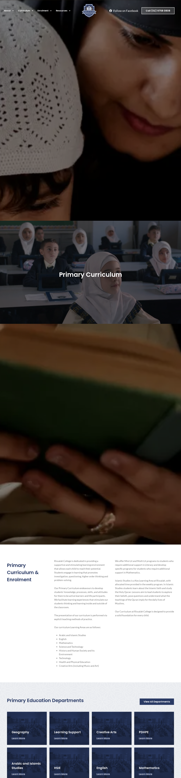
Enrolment (42, 10)
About (7, 10)
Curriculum (24, 10)
